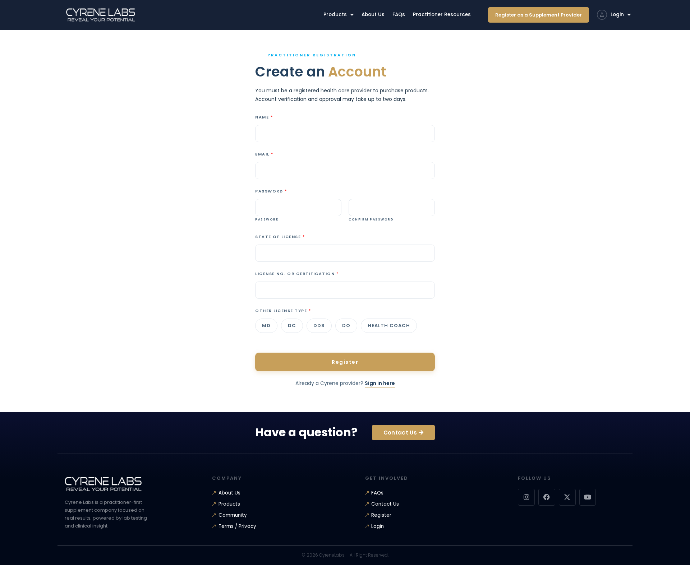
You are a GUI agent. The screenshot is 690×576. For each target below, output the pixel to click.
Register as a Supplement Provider (538, 14)
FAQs (398, 14)
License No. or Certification (296, 274)
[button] (338, 14)
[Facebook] (546, 497)
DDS (319, 325)
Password (270, 191)
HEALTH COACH (389, 325)
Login (617, 14)
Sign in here (380, 383)
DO (346, 325)
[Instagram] (526, 497)
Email (264, 154)
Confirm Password (371, 220)
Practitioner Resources (442, 14)
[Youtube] (587, 497)
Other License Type (282, 310)
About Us (373, 14)
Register (345, 362)
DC (292, 325)
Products (335, 14)
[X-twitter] (567, 497)
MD (266, 325)
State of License (279, 237)
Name (263, 117)
